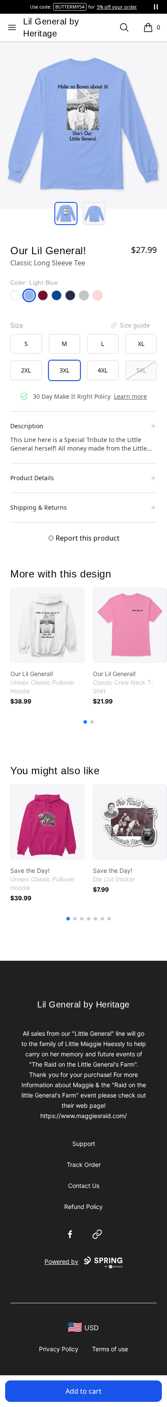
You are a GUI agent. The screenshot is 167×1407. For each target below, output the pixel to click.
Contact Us (83, 1185)
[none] (130, 325)
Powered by (61, 1261)
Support (83, 1143)
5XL (141, 370)
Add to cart (83, 1391)
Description (26, 426)
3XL (64, 370)
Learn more (130, 396)
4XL (102, 370)
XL (141, 344)
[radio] (26, 344)
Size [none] (16, 325)
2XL (26, 370)
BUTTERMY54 (69, 6)
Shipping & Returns (38, 507)
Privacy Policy (58, 1349)
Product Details (32, 478)
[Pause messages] (156, 7)
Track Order (84, 1164)
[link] (47, 625)
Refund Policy (83, 1206)
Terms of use (110, 1349)
